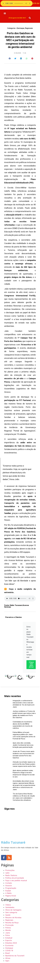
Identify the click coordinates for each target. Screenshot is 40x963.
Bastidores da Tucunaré (14, 956)
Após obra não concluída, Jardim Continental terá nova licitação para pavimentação (23, 745)
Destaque (20, 28)
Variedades (9, 907)
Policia (8, 928)
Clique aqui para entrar (31, 664)
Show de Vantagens (13, 910)
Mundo (8, 930)
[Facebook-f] (3, 857)
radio (7, 873)
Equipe (8, 891)
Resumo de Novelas (13, 917)
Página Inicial (10, 896)
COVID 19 (9, 950)
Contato (8, 883)
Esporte (8, 940)
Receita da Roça (11, 923)
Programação (10, 888)
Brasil (7, 953)
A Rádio (8, 893)
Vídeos (8, 905)
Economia (9, 945)
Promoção (9, 925)
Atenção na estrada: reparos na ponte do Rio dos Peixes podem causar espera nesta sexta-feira (24, 764)
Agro (7, 961)
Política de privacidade (14, 878)
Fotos (7, 935)
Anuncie (8, 885)
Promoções (10, 870)
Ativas (7, 958)
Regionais (29, 28)
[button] (5, 13)
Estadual (8, 938)
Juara (7, 933)
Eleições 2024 (11, 943)
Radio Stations (11, 875)
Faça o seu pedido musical (16, 880)
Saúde (7, 915)
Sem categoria (11, 912)
